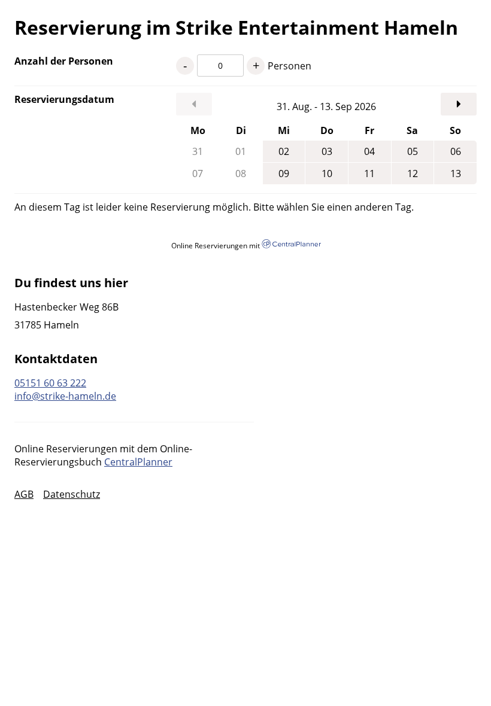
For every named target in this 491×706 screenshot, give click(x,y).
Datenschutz (71, 494)
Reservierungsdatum (64, 99)
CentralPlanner (138, 461)
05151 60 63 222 (50, 382)
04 (369, 151)
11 (369, 173)
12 (412, 173)
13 (455, 173)
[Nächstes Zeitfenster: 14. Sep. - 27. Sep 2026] (459, 104)
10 (327, 173)
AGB (24, 494)
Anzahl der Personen (63, 61)
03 (327, 151)
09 (283, 173)
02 (283, 151)
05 (412, 151)
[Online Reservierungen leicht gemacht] (291, 245)
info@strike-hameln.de (65, 396)
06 (455, 151)
